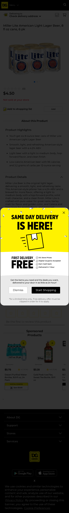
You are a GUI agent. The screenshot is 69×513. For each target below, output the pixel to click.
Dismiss (18, 290)
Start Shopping (46, 290)
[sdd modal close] (64, 212)
